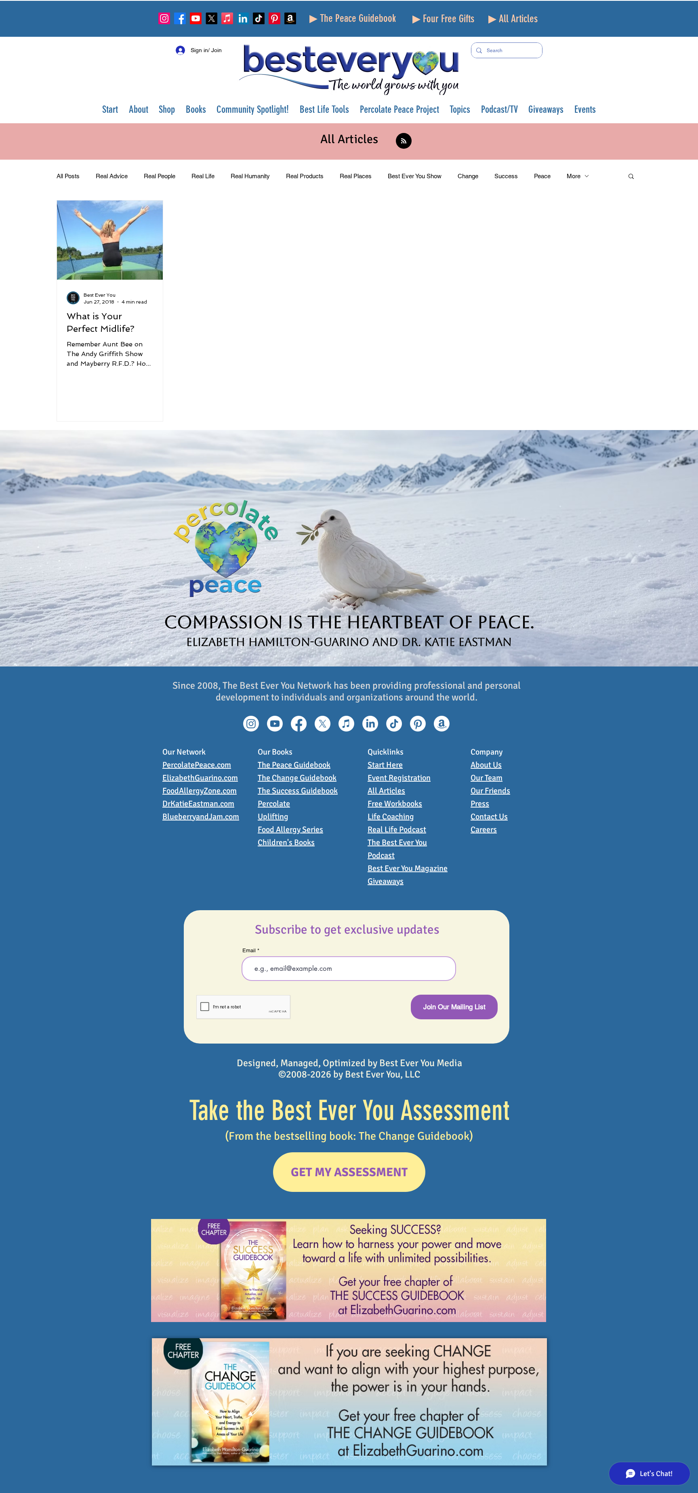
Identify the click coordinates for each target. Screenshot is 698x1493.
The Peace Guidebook (294, 765)
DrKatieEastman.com (198, 804)
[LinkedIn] (243, 18)
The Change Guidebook (297, 778)
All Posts (68, 176)
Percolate (274, 804)
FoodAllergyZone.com (199, 791)
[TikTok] (259, 18)
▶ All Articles (513, 19)
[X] (211, 18)
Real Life (202, 176)
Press (480, 804)
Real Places (356, 176)
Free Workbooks (395, 804)
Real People (159, 176)
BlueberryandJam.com (200, 817)
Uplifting (273, 817)
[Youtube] (196, 18)
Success (506, 176)
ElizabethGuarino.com (200, 778)
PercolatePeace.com (196, 765)
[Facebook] (180, 18)
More (573, 176)
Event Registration (399, 778)
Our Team (486, 778)
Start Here (385, 765)
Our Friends (490, 791)
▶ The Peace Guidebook (352, 18)
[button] (139, 109)
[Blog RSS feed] (404, 141)
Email (249, 950)
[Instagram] (164, 18)
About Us (486, 765)
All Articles (386, 791)
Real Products (305, 176)
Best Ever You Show (415, 176)
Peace (542, 176)
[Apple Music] (227, 18)
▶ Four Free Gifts (443, 19)
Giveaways (386, 881)
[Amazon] (290, 18)
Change (468, 176)
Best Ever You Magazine (408, 868)
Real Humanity (250, 176)
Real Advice (112, 176)
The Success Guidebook (298, 791)
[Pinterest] (274, 18)
